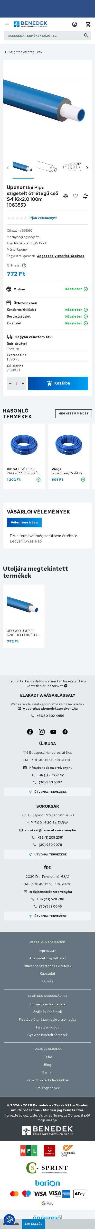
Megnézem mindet (73, 413)
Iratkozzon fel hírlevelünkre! (48, 1080)
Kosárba (62, 383)
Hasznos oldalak (47, 1049)
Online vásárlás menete (48, 1004)
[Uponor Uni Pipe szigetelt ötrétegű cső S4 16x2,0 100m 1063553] (23, 167)
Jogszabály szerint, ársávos (60, 256)
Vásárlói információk (47, 942)
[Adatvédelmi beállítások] (9, 1219)
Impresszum (48, 950)
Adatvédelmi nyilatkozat (47, 958)
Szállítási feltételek (47, 1011)
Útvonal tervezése (47, 791)
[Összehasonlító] (66, 196)
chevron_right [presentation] (87, 168)
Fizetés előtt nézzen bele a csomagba (47, 1019)
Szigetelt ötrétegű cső (25, 52)
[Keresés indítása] (86, 35)
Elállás (47, 1057)
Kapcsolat (47, 973)
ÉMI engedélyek (48, 1088)
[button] (74, 24)
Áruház (47, 981)
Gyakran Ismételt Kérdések (47, 1035)
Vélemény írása (24, 522)
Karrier (47, 1072)
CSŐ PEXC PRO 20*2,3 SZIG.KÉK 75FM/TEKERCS (23, 473)
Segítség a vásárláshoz (47, 996)
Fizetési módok (47, 1027)
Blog (47, 1065)
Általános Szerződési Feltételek (47, 966)
